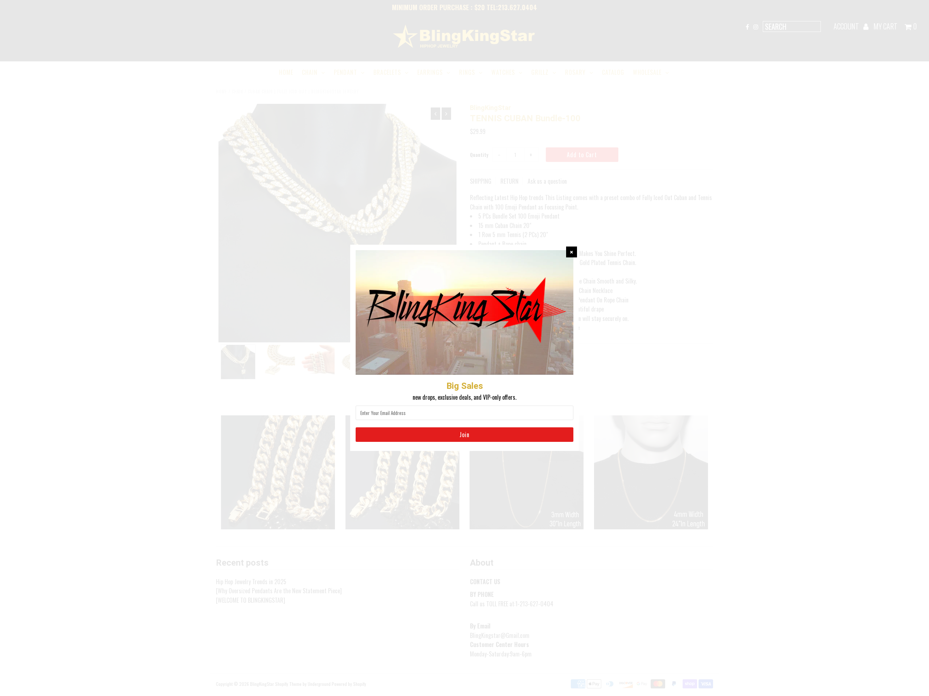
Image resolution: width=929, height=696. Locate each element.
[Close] (571, 252)
